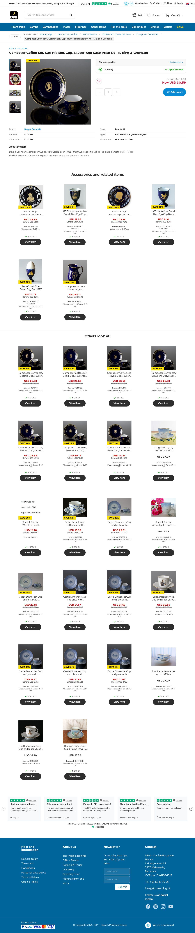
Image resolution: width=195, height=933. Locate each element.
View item (30, 242)
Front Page (18, 27)
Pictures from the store (73, 881)
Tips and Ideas (30, 877)
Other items (98, 27)
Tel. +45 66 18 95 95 (157, 882)
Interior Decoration (67, 34)
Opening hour (71, 874)
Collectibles (139, 27)
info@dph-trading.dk (157, 888)
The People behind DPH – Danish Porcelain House (74, 860)
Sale (180, 27)
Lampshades (50, 27)
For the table (119, 27)
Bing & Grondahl (32, 129)
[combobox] (50, 15)
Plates (66, 27)
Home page (46, 34)
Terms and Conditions (28, 865)
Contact (150, 846)
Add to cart (176, 92)
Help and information (29, 848)
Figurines (80, 27)
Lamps (34, 27)
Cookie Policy (29, 882)
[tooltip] (30, 213)
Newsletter (112, 846)
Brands (155, 27)
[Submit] (70, 15)
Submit (122, 887)
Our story (68, 869)
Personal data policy (33, 873)
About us (69, 846)
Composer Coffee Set (147, 34)
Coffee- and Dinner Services (117, 34)
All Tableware (90, 34)
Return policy (29, 859)
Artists (168, 27)
